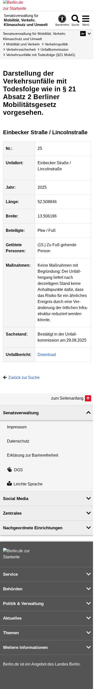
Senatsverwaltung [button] (21, 412)
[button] (85, 33)
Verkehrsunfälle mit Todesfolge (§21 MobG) (40, 55)
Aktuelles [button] (12, 618)
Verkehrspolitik (56, 44)
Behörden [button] (12, 589)
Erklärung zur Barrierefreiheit (32, 455)
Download (47, 354)
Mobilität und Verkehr (23, 44)
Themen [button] (11, 632)
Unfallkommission (54, 49)
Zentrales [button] (12, 513)
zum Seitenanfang (67, 398)
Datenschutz (18, 441)
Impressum (17, 427)
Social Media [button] (15, 498)
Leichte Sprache (28, 484)
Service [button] (10, 574)
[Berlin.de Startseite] (18, 554)
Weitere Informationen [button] (25, 647)
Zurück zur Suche (24, 377)
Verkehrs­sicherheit (21, 49)
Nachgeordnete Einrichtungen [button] (32, 528)
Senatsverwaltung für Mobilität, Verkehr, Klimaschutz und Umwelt (34, 36)
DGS (18, 470)
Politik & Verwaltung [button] (23, 603)
